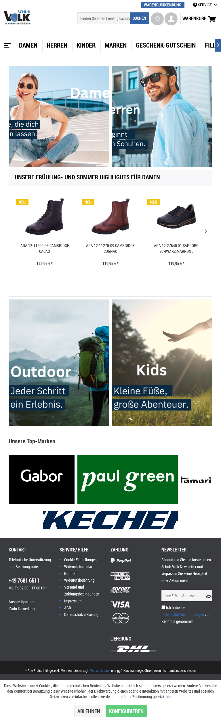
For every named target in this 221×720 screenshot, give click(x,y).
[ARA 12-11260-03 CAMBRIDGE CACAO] (44, 216)
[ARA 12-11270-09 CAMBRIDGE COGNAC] (110, 216)
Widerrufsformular (78, 566)
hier (169, 696)
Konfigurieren (126, 711)
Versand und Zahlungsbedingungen (81, 590)
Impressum (72, 601)
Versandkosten (100, 670)
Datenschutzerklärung (81, 614)
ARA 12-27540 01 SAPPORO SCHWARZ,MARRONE (176, 248)
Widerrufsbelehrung (79, 580)
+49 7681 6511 (24, 580)
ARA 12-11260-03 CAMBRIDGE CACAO (44, 248)
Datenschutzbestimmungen (182, 614)
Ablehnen (88, 711)
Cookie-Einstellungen (80, 559)
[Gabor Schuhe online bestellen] (42, 479)
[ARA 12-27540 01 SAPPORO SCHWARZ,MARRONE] (176, 216)
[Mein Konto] (171, 18)
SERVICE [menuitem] (205, 4)
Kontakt (70, 573)
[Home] (7, 43)
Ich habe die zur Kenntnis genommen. (185, 614)
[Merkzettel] (157, 18)
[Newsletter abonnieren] (207, 595)
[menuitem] (162, 4)
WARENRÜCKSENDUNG (162, 4)
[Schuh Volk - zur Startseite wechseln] (17, 17)
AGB (67, 607)
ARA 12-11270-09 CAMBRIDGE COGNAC (110, 248)
